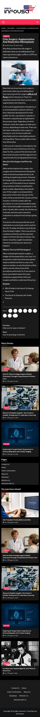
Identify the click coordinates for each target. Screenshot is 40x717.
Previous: (14, 326)
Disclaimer (5, 477)
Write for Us (5, 480)
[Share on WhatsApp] (25, 311)
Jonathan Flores (9, 45)
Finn (6, 381)
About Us (4, 474)
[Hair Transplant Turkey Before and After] (20, 505)
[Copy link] (15, 316)
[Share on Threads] (10, 316)
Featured (6, 36)
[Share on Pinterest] (30, 311)
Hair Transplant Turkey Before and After (17, 520)
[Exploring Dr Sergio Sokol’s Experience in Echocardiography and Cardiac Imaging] (20, 434)
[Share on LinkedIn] (20, 311)
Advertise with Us (7, 483)
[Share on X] (15, 311)
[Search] (37, 22)
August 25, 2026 (13, 381)
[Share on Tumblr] (5, 316)
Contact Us (5, 464)
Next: (14, 333)
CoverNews (31, 711)
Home (3, 467)
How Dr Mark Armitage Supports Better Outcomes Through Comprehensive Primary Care (19, 376)
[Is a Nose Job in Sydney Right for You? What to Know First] (20, 653)
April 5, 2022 (19, 45)
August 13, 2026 (13, 454)
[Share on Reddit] (35, 311)
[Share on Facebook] (10, 311)
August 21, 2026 (13, 417)
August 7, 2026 (13, 673)
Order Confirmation (8, 471)
